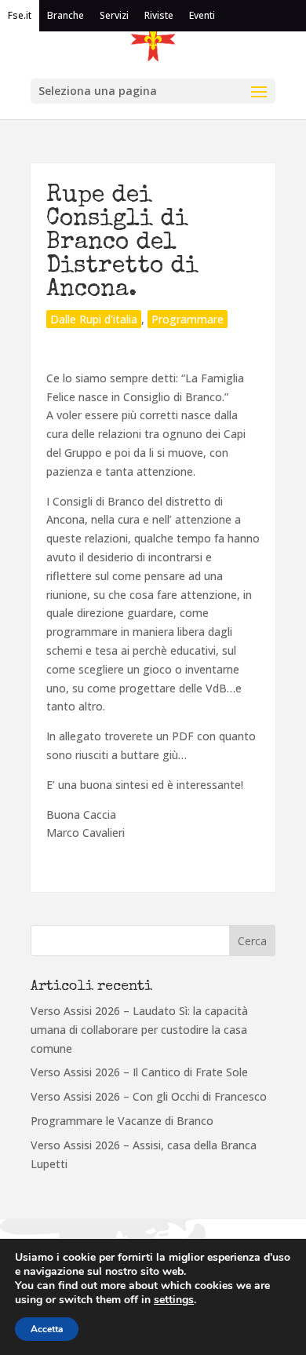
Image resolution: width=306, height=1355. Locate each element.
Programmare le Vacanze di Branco (122, 1120)
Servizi (114, 15)
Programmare (187, 319)
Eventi (202, 15)
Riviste (158, 15)
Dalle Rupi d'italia (93, 319)
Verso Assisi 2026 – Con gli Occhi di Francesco (149, 1096)
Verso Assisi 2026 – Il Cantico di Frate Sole (139, 1072)
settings (174, 1300)
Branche (65, 15)
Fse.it (19, 15)
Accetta (47, 1329)
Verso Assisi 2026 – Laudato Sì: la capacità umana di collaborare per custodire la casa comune (139, 1029)
